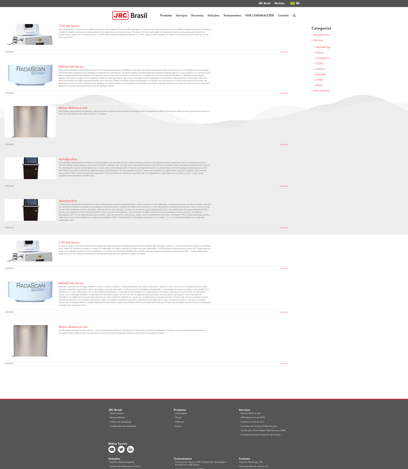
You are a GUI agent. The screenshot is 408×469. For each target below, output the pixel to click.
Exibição (321, 74)
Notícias (318, 40)
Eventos (320, 69)
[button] (294, 15)
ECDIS (319, 63)
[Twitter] (121, 449)
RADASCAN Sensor (71, 66)
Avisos (320, 53)
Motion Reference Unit (73, 108)
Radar (319, 85)
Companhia (322, 58)
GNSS (319, 80)
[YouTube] (111, 449)
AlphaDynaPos (68, 159)
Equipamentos (321, 35)
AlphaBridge (323, 47)
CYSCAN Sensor (69, 26)
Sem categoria (321, 91)
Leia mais (284, 52)
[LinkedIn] (130, 449)
